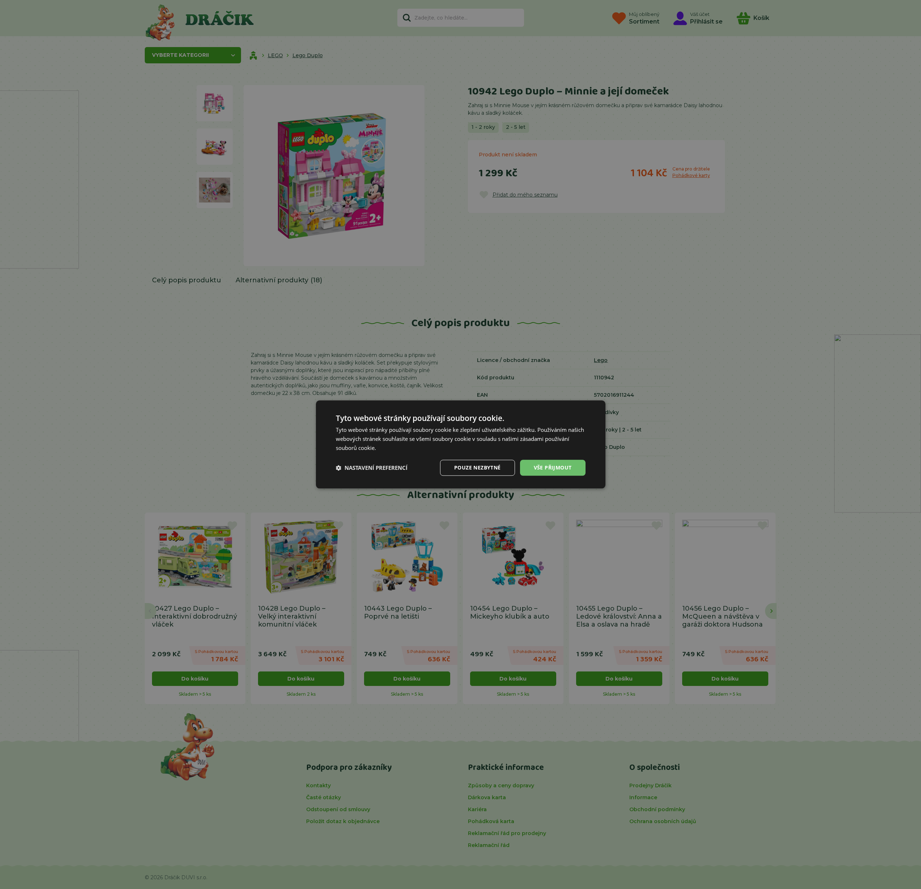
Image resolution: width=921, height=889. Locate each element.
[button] (371, 467)
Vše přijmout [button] (553, 467)
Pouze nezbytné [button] (477, 467)
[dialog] (460, 444)
